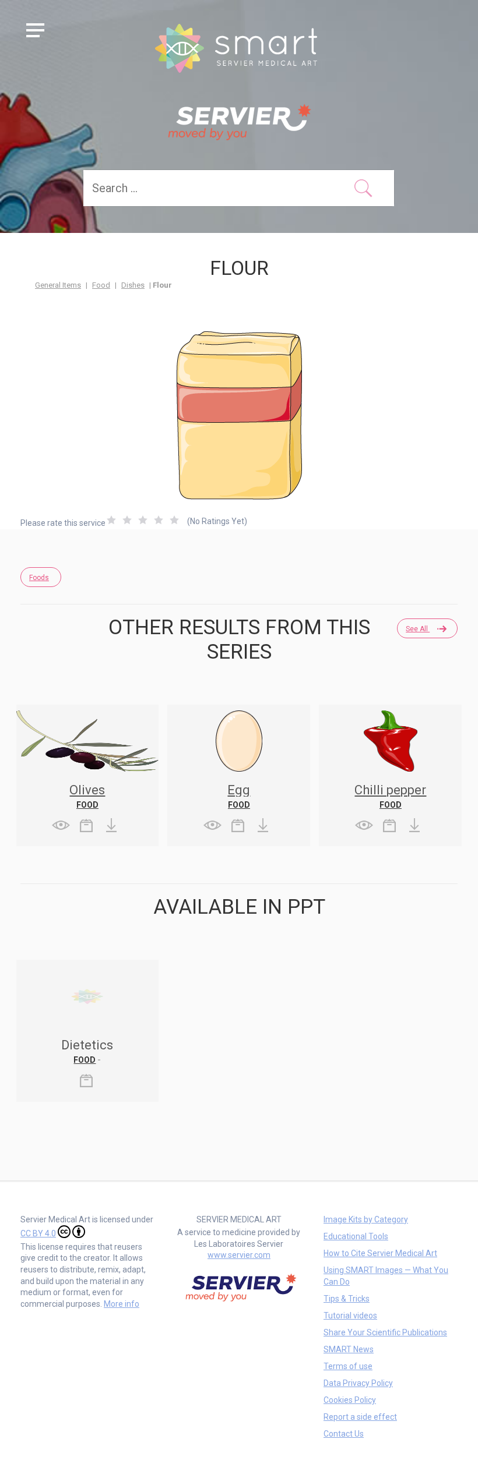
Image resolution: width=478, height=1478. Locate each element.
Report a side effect (360, 1417)
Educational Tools (356, 1236)
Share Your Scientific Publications (385, 1332)
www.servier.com (239, 1255)
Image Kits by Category (366, 1219)
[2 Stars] (127, 520)
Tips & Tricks (347, 1298)
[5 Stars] (174, 520)
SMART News (349, 1349)
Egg (238, 790)
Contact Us (344, 1433)
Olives (87, 790)
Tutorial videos (350, 1315)
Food (101, 285)
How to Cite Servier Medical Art (380, 1253)
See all (418, 629)
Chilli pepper (390, 790)
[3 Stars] (143, 520)
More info (121, 1304)
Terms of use (348, 1366)
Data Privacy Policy (358, 1383)
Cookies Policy (350, 1400)
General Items (58, 285)
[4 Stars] (158, 520)
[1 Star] (111, 520)
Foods (39, 578)
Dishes (133, 285)
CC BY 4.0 (38, 1233)
